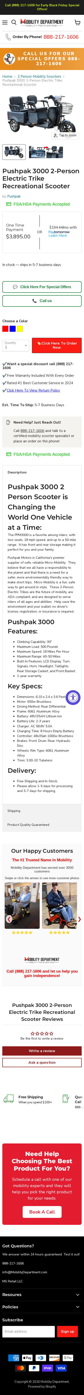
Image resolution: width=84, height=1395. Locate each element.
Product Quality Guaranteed (28, 825)
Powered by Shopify (42, 1387)
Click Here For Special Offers (42, 287)
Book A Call (42, 1212)
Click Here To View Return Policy (33, 390)
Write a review (42, 1050)
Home (7, 77)
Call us (42, 301)
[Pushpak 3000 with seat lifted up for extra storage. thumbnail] (46, 152)
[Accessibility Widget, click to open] (73, 697)
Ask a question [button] (42, 1062)
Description (17, 472)
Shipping (13, 811)
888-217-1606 (32, 430)
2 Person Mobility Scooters (39, 77)
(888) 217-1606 (28, 971)
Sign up (67, 1331)
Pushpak (14, 196)
